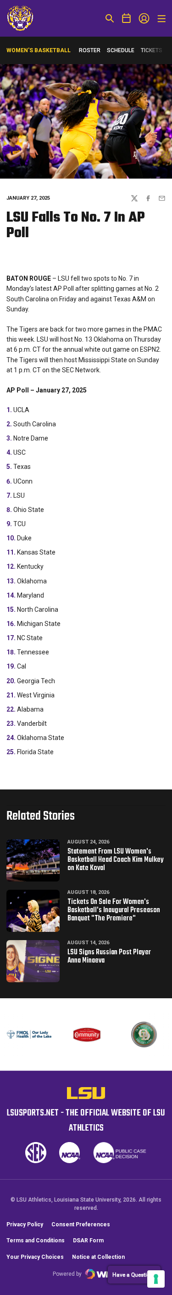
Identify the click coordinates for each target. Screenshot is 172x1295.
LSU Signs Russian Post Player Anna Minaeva (109, 957)
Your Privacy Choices (35, 1257)
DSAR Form (88, 1240)
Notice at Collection (98, 1257)
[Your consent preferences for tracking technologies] (156, 1279)
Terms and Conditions (35, 1240)
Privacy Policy (24, 1224)
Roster (89, 50)
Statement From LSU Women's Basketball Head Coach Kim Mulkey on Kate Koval (115, 860)
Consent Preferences (80, 1224)
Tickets (151, 52)
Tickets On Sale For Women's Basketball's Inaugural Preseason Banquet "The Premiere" (113, 910)
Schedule (120, 50)
